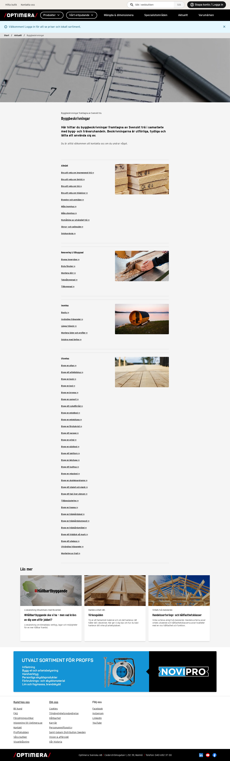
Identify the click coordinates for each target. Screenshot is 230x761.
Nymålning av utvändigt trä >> (75, 220)
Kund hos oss (21, 702)
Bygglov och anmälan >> (72, 199)
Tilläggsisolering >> (70, 500)
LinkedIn (97, 718)
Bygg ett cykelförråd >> (72, 406)
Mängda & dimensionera (119, 15)
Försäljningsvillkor (23, 718)
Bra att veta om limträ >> (73, 179)
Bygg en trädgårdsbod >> (73, 514)
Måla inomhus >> (68, 206)
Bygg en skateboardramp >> (74, 480)
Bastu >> (65, 312)
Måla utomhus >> (69, 213)
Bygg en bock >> (68, 379)
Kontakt (17, 727)
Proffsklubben (21, 732)
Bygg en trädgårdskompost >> (75, 521)
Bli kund (17, 708)
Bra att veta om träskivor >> (74, 193)
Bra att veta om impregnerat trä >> (77, 172)
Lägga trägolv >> (69, 326)
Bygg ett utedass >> (70, 541)
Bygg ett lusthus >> (70, 467)
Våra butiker (20, 737)
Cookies (53, 708)
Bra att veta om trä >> (71, 186)
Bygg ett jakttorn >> (70, 453)
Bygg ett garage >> (70, 433)
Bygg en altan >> (68, 365)
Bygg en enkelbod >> (70, 413)
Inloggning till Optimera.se (27, 722)
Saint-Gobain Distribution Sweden (67, 732)
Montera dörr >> (68, 273)
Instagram (98, 713)
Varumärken (206, 15)
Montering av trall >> (70, 553)
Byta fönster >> (68, 266)
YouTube (97, 722)
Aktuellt (183, 15)
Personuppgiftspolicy (60, 727)
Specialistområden (155, 15)
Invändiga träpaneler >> (72, 319)
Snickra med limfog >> (71, 339)
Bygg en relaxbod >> (70, 473)
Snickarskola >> (68, 233)
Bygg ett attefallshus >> (72, 372)
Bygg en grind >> (68, 440)
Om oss (53, 702)
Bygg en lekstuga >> (70, 460)
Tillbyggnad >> (67, 286)
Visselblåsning (21, 741)
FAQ (15, 713)
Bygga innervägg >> (70, 259)
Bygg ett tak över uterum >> (74, 494)
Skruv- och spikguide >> (72, 226)
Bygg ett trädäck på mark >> (74, 534)
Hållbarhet (55, 718)
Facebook (97, 708)
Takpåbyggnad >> (69, 279)
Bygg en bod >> (68, 386)
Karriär (53, 722)
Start (6, 35)
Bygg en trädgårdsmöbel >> (74, 527)
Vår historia (55, 741)
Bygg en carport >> (70, 399)
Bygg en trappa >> (69, 507)
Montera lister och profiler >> (74, 333)
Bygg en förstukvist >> (71, 426)
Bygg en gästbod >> (70, 446)
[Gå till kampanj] (115, 671)
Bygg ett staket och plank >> (74, 487)
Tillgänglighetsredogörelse (64, 713)
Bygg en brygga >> (69, 392)
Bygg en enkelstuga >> (71, 419)
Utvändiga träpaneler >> (72, 546)
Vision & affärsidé (59, 737)
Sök (179, 4)
